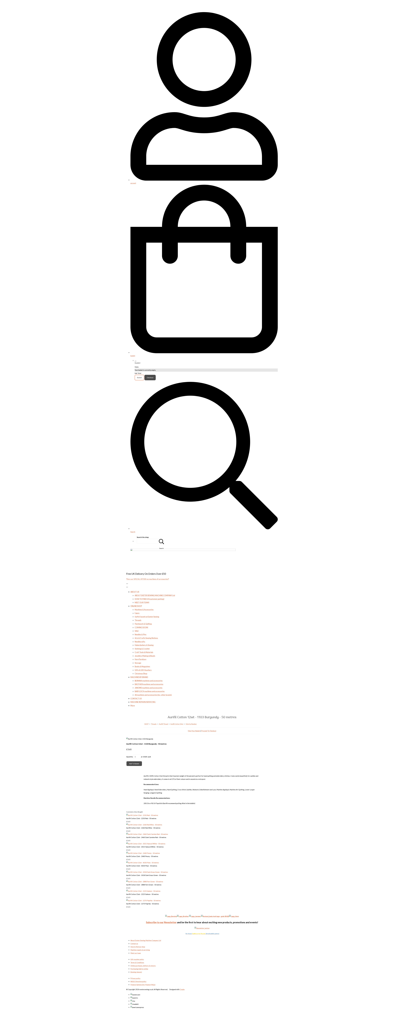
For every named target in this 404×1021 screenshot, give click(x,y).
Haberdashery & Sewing (144, 645)
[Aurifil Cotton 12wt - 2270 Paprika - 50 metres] (143, 900)
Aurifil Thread (163, 724)
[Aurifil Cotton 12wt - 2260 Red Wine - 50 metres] (144, 825)
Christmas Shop (141, 673)
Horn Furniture (140, 659)
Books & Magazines (142, 666)
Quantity (129, 757)
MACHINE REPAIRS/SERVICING (142, 702)
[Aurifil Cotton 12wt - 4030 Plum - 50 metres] (142, 863)
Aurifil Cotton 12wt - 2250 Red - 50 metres (141, 818)
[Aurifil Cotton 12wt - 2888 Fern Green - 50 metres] (144, 882)
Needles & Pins (140, 634)
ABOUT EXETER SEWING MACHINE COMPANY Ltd (155, 595)
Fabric (137, 613)
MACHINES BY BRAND (139, 677)
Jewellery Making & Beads (145, 656)
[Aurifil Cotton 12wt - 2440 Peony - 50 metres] (143, 853)
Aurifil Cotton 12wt (176, 724)
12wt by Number (191, 724)
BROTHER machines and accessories (149, 684)
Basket (139, 377)
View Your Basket (194, 731)
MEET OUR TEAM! (142, 602)
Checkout (150, 377)
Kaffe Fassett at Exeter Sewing (147, 617)
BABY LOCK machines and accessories (150, 691)
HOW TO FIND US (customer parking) (149, 599)
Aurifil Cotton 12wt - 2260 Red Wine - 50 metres (143, 828)
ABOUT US (134, 592)
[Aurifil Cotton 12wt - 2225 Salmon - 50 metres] (143, 891)
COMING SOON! (141, 627)
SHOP (146, 724)
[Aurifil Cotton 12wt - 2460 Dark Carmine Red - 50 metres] (147, 834)
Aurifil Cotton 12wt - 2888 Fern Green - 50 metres (143, 885)
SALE (137, 631)
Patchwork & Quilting (143, 624)
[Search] (161, 541)
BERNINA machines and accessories (149, 681)
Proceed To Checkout (208, 731)
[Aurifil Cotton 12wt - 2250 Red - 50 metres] (142, 815)
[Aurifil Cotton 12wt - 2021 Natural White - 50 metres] (145, 844)
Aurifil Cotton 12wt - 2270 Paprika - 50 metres (142, 904)
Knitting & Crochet (142, 649)
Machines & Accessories (144, 609)
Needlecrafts (140, 642)
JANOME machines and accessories (148, 688)
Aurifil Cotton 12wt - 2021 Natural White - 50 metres (145, 847)
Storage (138, 663)
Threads (138, 620)
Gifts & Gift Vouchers (143, 670)
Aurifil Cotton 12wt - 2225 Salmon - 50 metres (142, 894)
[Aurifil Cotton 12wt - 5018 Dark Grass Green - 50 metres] (147, 872)
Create (182, 989)
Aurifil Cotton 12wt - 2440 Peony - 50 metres (142, 856)
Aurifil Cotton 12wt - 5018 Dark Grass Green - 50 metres (146, 875)
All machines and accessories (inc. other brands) (153, 695)
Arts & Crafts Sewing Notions (146, 638)
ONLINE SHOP (136, 606)
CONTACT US (136, 698)
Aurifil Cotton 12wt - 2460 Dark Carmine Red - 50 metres (146, 837)
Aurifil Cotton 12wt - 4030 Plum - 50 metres (141, 866)
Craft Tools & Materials (144, 652)
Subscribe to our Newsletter (161, 922)
